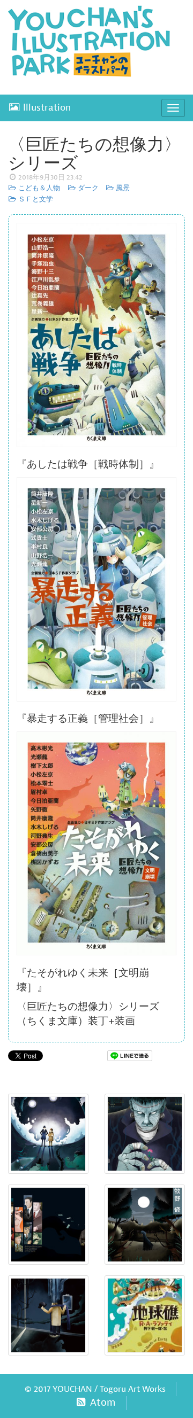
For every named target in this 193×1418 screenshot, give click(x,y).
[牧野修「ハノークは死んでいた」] (145, 1225)
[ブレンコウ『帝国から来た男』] (48, 1225)
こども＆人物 (38, 188)
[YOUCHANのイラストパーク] (96, 44)
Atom (101, 1402)
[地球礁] (145, 1315)
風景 (122, 188)
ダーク (87, 188)
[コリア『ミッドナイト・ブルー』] (48, 1315)
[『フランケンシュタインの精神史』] (145, 1134)
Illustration (45, 108)
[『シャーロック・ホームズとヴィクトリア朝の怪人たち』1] (48, 1134)
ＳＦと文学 (35, 199)
